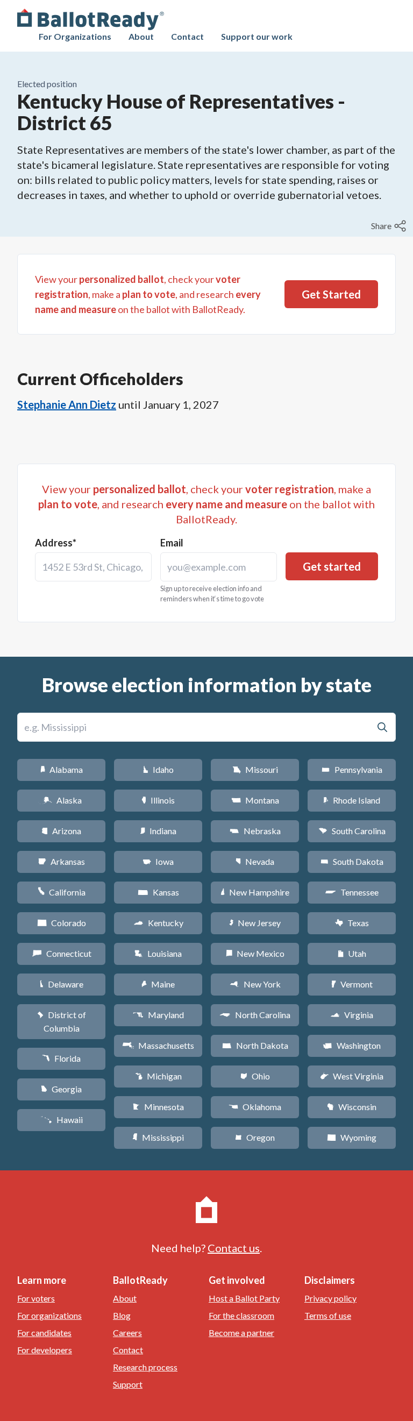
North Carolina (254, 1015)
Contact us (234, 1247)
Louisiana (158, 953)
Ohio (255, 1076)
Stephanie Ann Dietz (66, 404)
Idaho (158, 769)
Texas (351, 923)
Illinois (158, 800)
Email (171, 543)
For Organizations (75, 36)
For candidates (44, 1332)
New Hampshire (254, 892)
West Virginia (351, 1076)
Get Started (331, 294)
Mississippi (158, 1137)
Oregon (255, 1137)
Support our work (257, 36)
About (141, 36)
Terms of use (327, 1315)
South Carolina (352, 831)
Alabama (61, 769)
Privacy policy (330, 1298)
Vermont (352, 984)
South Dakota (352, 861)
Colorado (61, 923)
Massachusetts (158, 1045)
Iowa (158, 861)
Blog (122, 1315)
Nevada (255, 861)
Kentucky (158, 923)
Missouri (255, 769)
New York (255, 984)
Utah (352, 953)
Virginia (351, 1015)
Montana (255, 800)
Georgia (61, 1089)
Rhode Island (351, 800)
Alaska (61, 800)
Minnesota (158, 1107)
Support (128, 1384)
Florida (61, 1058)
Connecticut (61, 953)
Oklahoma (255, 1107)
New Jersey (255, 923)
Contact (187, 36)
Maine (158, 984)
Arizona (61, 831)
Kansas (158, 892)
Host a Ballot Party (244, 1298)
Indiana (158, 831)
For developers (44, 1350)
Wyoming (351, 1137)
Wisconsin (351, 1107)
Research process (145, 1367)
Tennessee (352, 892)
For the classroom (241, 1315)
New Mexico (255, 953)
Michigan (158, 1076)
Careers (127, 1332)
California (62, 892)
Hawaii (61, 1119)
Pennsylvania (352, 769)
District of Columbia (61, 1021)
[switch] (390, 225)
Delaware (61, 984)
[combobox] (93, 566)
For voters (36, 1298)
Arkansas (61, 861)
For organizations (49, 1315)
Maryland (158, 1015)
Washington (352, 1045)
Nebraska (255, 831)
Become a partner (241, 1332)
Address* (55, 543)
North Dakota (255, 1045)
